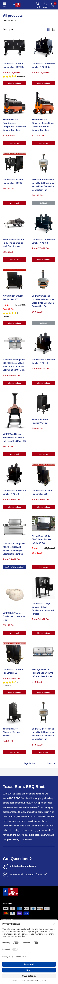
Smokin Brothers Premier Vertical (40, 421)
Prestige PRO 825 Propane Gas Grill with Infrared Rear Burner (42, 673)
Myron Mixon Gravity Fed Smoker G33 (13, 297)
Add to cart (14, 203)
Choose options (14, 83)
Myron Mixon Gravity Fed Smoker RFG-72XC (13, 65)
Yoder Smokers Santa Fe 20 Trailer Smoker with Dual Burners (13, 243)
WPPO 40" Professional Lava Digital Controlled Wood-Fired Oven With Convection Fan (43, 733)
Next (49, 763)
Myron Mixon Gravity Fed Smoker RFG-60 (13, 181)
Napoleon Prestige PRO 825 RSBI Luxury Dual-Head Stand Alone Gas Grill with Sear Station (14, 364)
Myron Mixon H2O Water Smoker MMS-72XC (43, 65)
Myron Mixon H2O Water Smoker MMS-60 (43, 241)
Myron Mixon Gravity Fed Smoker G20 (42, 492)
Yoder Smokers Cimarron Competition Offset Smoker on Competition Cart (43, 124)
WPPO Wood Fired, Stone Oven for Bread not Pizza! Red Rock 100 (14, 437)
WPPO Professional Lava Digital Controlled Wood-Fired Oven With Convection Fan (43, 300)
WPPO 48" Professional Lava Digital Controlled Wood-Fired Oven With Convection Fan (43, 184)
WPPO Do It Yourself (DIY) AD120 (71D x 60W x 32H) (14, 616)
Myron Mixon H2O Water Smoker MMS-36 (14, 492)
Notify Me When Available (14, 567)
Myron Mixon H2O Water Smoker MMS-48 (43, 361)
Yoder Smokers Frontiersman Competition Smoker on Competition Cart (14, 124)
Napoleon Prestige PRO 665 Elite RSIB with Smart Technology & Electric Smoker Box (14, 548)
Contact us (14, 143)
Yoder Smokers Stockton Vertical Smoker (11, 732)
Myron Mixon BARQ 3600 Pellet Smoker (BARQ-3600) (41, 539)
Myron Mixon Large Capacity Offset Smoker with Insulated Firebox (43, 608)
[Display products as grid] (48, 29)
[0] (52, 5)
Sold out (43, 203)
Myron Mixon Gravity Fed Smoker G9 (13, 671)
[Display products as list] (53, 29)
